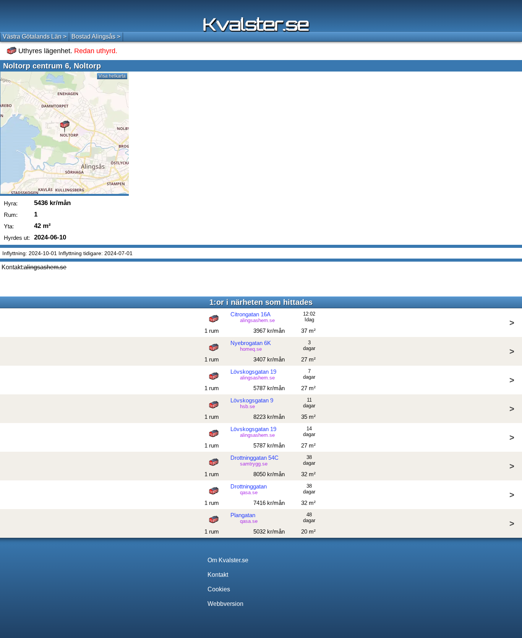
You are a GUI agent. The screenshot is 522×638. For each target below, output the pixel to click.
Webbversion (225, 604)
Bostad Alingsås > (95, 36)
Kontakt (218, 574)
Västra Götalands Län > (34, 36)
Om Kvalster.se (228, 560)
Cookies (219, 589)
